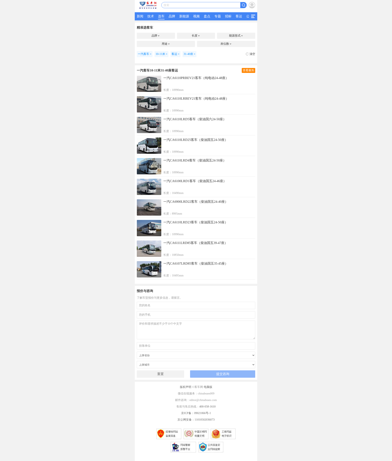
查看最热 (248, 70)
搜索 (166, 5)
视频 (196, 16)
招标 (228, 16)
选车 (161, 16)
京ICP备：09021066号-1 (196, 413)
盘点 (207, 16)
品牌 (172, 16)
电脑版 (208, 387)
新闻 (140, 16)
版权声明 (185, 387)
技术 (150, 16)
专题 (217, 16)
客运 (239, 16)
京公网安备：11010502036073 (196, 419)
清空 (252, 54)
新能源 (184, 16)
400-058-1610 (207, 406)
